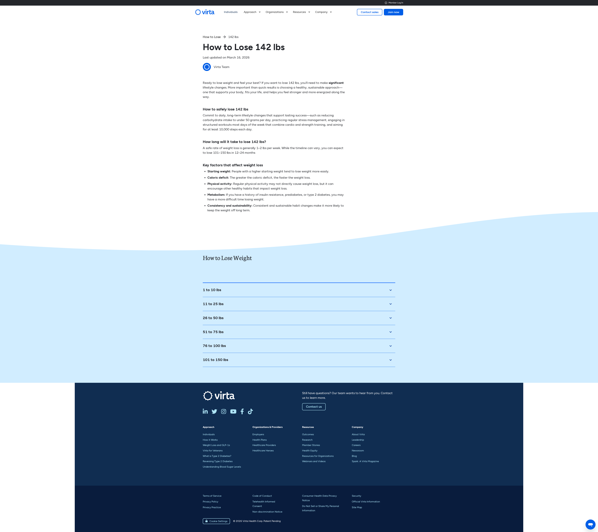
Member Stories (311, 445)
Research (307, 439)
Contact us (314, 406)
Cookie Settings (216, 521)
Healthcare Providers (264, 445)
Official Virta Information (366, 501)
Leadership (358, 439)
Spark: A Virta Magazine (365, 461)
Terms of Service (212, 495)
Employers (258, 434)
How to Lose (212, 37)
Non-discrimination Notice (267, 511)
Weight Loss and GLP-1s (216, 445)
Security (356, 495)
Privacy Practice (212, 507)
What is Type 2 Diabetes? (217, 456)
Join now (393, 12)
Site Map (357, 507)
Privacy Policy (210, 501)
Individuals (209, 434)
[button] (252, 12)
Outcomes (308, 434)
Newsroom (358, 450)
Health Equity (309, 450)
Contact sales (369, 12)
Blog (354, 456)
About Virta (358, 434)
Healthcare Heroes (263, 450)
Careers (356, 445)
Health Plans (259, 439)
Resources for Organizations (318, 456)
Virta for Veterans (213, 450)
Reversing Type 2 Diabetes (218, 461)
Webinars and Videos (313, 461)
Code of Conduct (262, 495)
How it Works (210, 439)
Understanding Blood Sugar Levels (222, 466)
